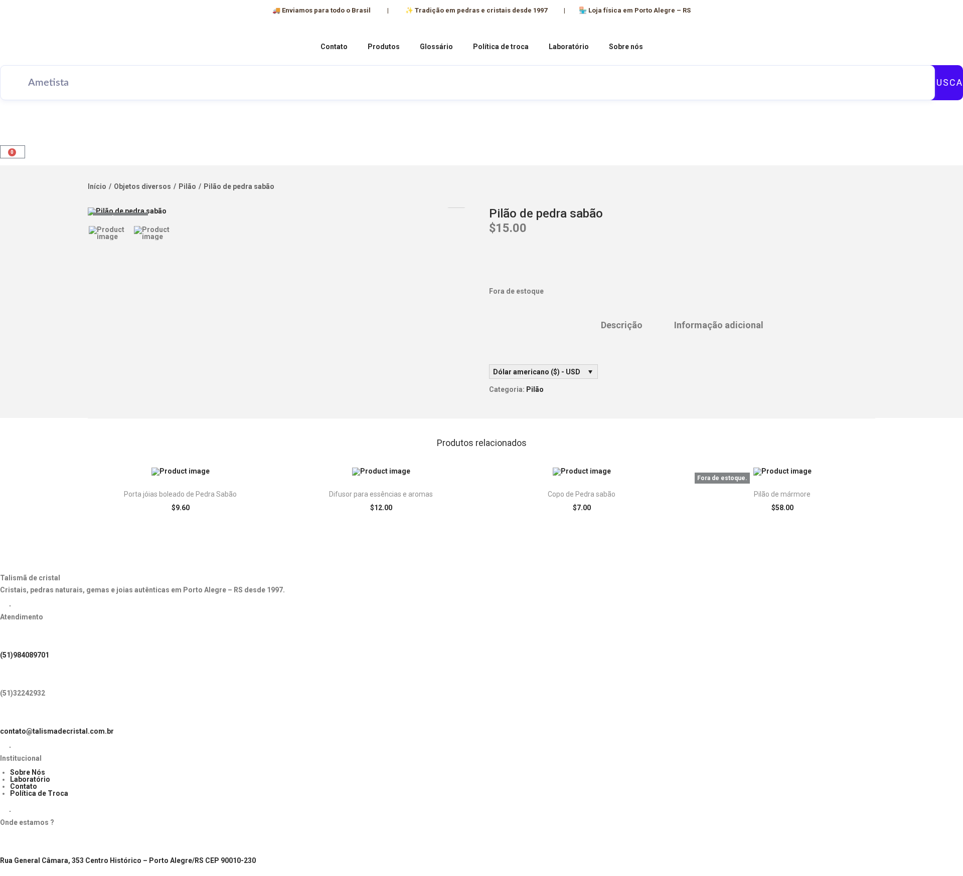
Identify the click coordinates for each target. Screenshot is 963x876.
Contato (334, 47)
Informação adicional (718, 325)
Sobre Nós (27, 772)
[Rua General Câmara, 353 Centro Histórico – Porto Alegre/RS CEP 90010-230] (12, 843)
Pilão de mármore (782, 494)
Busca (946, 82)
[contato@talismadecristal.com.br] (12, 714)
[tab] (622, 325)
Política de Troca (39, 793)
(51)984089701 (24, 655)
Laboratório (569, 47)
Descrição (622, 325)
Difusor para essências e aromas (381, 494)
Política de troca (501, 47)
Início (97, 186)
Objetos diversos (142, 186)
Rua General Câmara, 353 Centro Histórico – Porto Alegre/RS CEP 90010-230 (128, 860)
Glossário (436, 47)
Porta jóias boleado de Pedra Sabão (180, 494)
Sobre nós (626, 47)
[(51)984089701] (12, 637)
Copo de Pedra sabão (581, 494)
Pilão (187, 186)
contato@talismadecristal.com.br (57, 731)
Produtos (384, 47)
